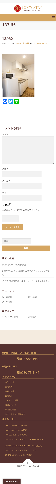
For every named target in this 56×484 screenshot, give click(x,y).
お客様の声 (9, 391)
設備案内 (8, 386)
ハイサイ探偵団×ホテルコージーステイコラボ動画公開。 (28, 280)
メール (6, 181)
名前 (5, 169)
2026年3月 (7, 297)
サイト (5, 192)
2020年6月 (33, 297)
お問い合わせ (10, 405)
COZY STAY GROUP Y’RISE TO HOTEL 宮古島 (23, 445)
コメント (6, 134)
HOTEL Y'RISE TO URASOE (16, 434)
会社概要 (8, 395)
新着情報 (32, 316)
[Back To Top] (28, 463)
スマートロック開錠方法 (15, 414)
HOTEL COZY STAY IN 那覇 (16, 430)
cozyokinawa (40, 43)
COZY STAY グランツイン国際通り (19, 455)
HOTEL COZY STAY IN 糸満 (16, 425)
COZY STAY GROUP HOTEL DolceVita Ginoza (24, 439)
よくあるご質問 (11, 400)
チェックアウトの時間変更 (14, 264)
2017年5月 (7, 301)
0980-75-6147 (29, 373)
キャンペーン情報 (10, 316)
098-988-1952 (29, 359)
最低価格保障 (10, 409)
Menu (53, 17)
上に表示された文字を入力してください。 (22, 210)
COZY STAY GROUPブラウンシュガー (20, 450)
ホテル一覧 (9, 382)
